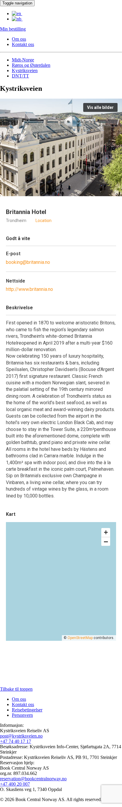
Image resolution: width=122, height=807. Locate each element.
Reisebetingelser (27, 709)
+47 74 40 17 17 (15, 741)
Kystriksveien (25, 70)
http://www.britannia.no (29, 289)
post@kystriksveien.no (21, 735)
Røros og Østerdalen (31, 65)
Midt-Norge (23, 59)
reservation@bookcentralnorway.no (33, 778)
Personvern (22, 715)
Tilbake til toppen (16, 689)
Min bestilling (13, 28)
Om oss (19, 39)
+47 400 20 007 (15, 784)
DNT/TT (20, 75)
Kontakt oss (23, 44)
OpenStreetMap (80, 638)
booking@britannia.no (28, 262)
